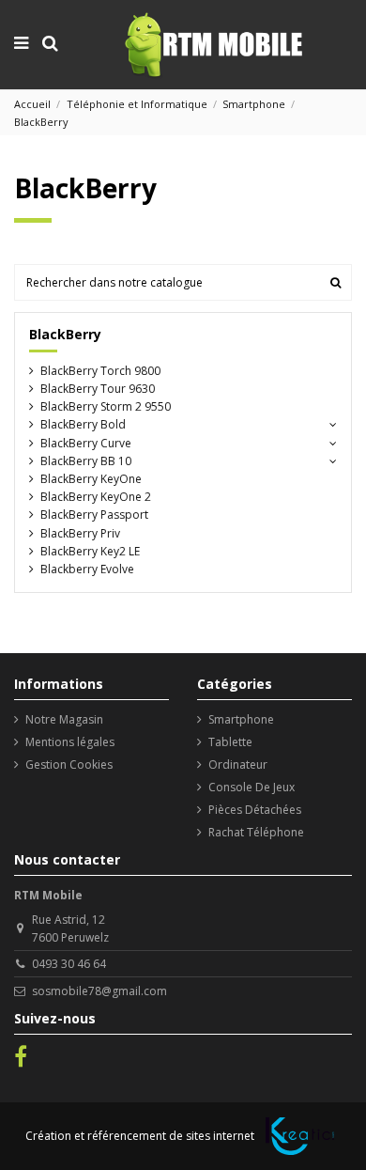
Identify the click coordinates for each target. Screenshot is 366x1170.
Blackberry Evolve (87, 569)
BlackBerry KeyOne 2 (95, 497)
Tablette (230, 742)
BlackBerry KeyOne (91, 479)
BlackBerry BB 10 (85, 461)
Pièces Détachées (254, 810)
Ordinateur (237, 764)
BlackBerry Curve (85, 443)
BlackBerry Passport (94, 515)
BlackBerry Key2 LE (90, 551)
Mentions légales (69, 742)
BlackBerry (65, 334)
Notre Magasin (64, 719)
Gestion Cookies (69, 764)
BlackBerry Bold (83, 424)
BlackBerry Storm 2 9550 (105, 406)
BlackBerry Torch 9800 (100, 371)
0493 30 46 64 (69, 964)
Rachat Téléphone (256, 832)
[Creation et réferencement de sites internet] (300, 1136)
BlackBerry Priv (80, 533)
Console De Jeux (251, 787)
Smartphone (241, 719)
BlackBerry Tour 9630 (97, 389)
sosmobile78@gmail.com (99, 991)
